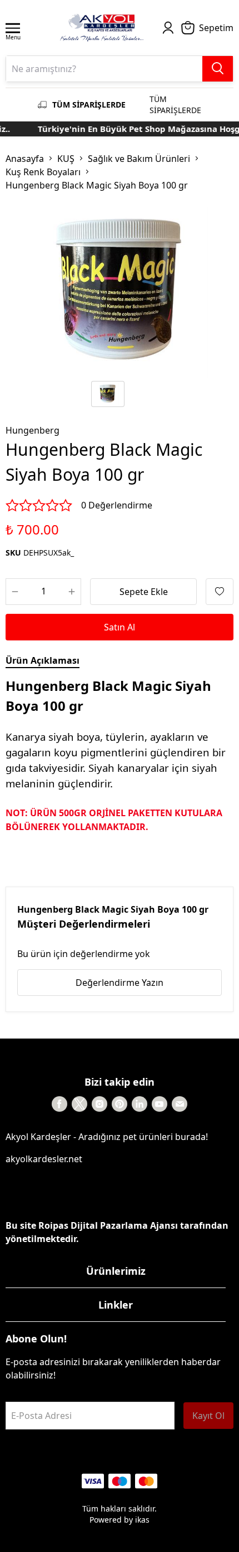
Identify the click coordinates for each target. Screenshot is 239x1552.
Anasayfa (25, 158)
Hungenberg (32, 430)
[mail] (179, 1104)
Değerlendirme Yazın (119, 982)
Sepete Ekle (144, 592)
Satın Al (119, 627)
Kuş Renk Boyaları (43, 172)
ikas (142, 1519)
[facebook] (59, 1104)
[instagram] (99, 1104)
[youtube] (159, 1104)
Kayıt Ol (208, 1415)
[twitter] (79, 1104)
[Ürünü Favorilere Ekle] (219, 591)
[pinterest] (119, 1104)
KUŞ (65, 158)
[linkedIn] (139, 1104)
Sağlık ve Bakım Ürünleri (139, 158)
